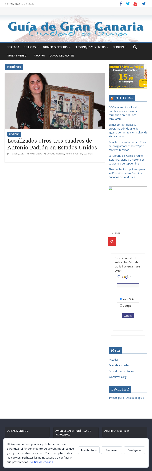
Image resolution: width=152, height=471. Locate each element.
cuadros (88, 153)
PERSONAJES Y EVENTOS (90, 47)
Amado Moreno (55, 153)
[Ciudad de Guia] (76, 28)
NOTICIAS (30, 47)
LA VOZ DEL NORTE (61, 55)
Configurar (134, 450)
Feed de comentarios (121, 371)
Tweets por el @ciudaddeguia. (127, 397)
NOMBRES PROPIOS (55, 47)
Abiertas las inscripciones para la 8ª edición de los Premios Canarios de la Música (127, 173)
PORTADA (13, 47)
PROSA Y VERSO (17, 55)
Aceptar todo (89, 450)
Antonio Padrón (74, 153)
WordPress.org (117, 377)
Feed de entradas (119, 365)
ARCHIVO (39, 55)
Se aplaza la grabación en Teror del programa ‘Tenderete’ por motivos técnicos (128, 146)
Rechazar (112, 450)
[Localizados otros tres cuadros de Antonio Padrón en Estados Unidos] (55, 75)
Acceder (113, 359)
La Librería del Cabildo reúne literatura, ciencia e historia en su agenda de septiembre (127, 159)
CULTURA (124, 98)
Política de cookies (41, 462)
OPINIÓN (118, 47)
